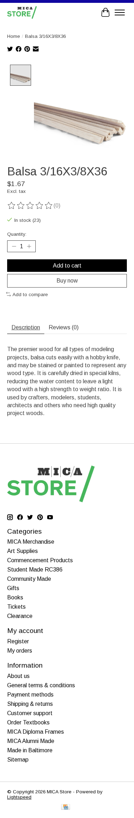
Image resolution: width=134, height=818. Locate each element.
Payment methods (30, 695)
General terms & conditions (41, 685)
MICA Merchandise (30, 542)
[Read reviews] (30, 205)
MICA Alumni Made (30, 741)
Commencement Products (40, 560)
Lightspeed (19, 797)
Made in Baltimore (30, 750)
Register (18, 641)
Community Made (29, 579)
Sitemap (18, 760)
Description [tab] (25, 327)
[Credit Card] (65, 807)
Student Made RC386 (35, 570)
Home (13, 36)
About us (18, 676)
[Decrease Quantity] (14, 246)
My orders (19, 651)
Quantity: (16, 234)
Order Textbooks (28, 722)
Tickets (16, 607)
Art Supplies (22, 551)
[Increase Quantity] (29, 246)
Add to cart (67, 266)
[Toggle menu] (120, 12)
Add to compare (30, 294)
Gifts (13, 588)
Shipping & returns (30, 704)
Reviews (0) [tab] (64, 327)
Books (15, 597)
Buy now (67, 281)
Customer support (30, 713)
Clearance (20, 616)
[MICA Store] (22, 12)
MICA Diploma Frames (35, 732)
